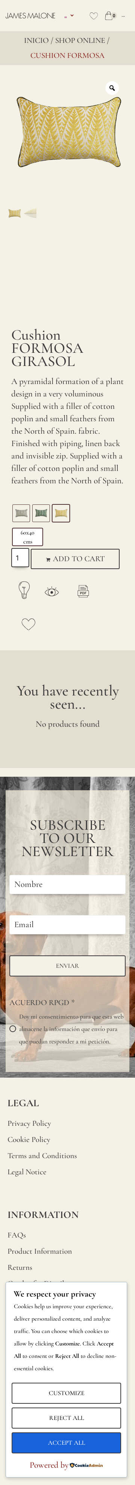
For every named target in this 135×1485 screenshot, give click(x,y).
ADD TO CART (79, 558)
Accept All (66, 1443)
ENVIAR (67, 966)
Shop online (80, 40)
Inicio (36, 40)
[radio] (21, 513)
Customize (66, 1393)
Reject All (66, 1418)
